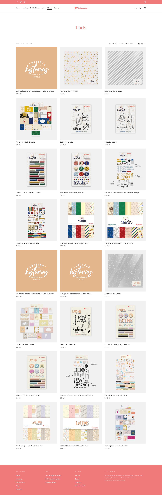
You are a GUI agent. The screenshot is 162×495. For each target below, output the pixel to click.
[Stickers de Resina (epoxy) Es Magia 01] (81, 169)
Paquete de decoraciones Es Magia (27, 243)
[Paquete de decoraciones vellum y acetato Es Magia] (125, 169)
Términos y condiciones (53, 475)
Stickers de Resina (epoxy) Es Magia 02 (29, 193)
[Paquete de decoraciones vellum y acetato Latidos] (81, 372)
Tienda (49, 8)
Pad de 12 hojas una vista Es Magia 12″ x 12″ (119, 243)
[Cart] (145, 8)
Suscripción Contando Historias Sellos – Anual (75, 294)
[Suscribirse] (36, 84)
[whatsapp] (24, 2)
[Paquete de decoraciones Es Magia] (36, 220)
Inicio (17, 43)
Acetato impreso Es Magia (113, 91)
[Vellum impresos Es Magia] (81, 68)
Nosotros (25, 8)
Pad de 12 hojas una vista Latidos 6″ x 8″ (29, 446)
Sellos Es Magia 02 (66, 142)
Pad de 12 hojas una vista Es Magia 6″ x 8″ (74, 243)
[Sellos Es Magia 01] (125, 119)
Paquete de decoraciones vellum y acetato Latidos (76, 395)
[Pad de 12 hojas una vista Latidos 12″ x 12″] (81, 423)
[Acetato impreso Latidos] (125, 271)
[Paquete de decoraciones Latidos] (125, 372)
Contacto (57, 8)
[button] (81, 84)
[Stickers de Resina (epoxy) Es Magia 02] (36, 169)
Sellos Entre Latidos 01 (67, 345)
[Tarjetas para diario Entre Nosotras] (125, 423)
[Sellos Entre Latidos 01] (81, 321)
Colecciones (24, 43)
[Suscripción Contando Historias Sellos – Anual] (81, 271)
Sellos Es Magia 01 (111, 142)
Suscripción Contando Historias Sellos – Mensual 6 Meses (35, 91)
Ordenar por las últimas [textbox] (125, 44)
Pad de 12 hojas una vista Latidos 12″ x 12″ (74, 446)
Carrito (77, 479)
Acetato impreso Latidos (113, 294)
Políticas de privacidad (52, 479)
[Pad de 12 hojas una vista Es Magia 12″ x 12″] (125, 220)
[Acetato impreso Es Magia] (125, 68)
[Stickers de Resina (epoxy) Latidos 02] (125, 321)
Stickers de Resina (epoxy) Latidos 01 (28, 395)
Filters (114, 44)
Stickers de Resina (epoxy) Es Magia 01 (73, 193)
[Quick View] (41, 84)
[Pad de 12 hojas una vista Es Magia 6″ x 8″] (81, 220)
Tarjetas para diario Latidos (25, 345)
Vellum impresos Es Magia (69, 91)
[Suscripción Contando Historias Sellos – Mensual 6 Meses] (36, 68)
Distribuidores (35, 8)
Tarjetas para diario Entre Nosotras (116, 446)
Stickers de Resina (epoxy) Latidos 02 (117, 345)
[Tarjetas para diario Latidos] (36, 321)
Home (18, 8)
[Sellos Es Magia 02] (81, 119)
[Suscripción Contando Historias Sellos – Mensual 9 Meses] (36, 271)
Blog (17, 486)
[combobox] (127, 43)
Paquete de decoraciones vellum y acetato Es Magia (122, 193)
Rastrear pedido (50, 482)
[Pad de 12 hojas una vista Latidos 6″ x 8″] (36, 423)
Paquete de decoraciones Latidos (116, 395)
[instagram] (20, 2)
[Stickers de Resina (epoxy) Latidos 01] (36, 372)
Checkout (78, 482)
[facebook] (17, 2)
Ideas (43, 8)
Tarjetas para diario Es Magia (25, 142)
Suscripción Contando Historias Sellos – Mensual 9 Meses (35, 294)
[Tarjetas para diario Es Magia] (36, 119)
